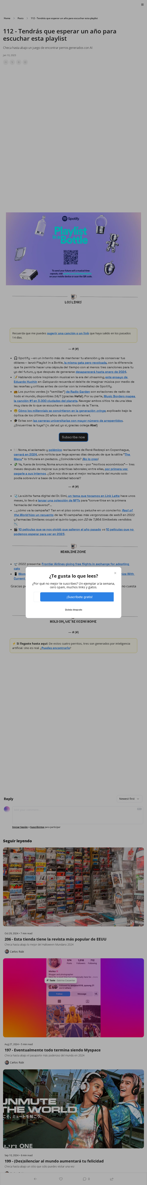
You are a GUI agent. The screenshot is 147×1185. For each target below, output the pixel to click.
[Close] (115, 573)
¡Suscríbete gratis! (80, 597)
